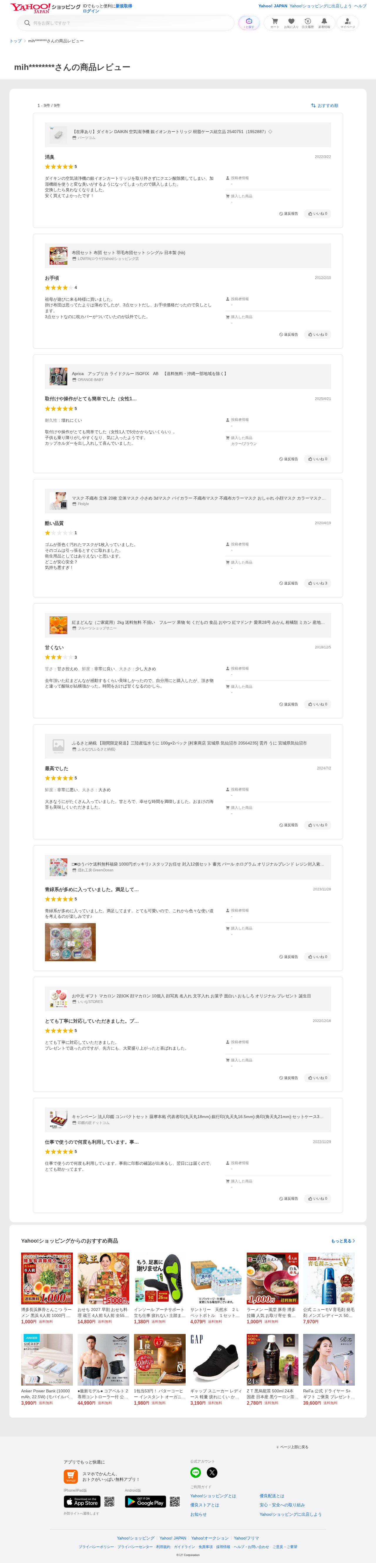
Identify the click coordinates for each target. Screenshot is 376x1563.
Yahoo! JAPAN (272, 6)
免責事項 (206, 1547)
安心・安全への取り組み (282, 1505)
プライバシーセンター (135, 1547)
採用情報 (223, 1547)
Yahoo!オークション (210, 1538)
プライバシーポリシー (96, 1547)
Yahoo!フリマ (246, 1538)
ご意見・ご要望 (285, 1547)
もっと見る (341, 1240)
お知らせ (198, 1514)
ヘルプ (360, 6)
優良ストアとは (204, 1505)
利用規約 (163, 1547)
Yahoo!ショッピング (136, 1538)
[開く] (70, 942)
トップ (15, 40)
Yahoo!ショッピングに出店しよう (321, 6)
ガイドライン (184, 1547)
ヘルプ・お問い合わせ (251, 1547)
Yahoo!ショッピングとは (213, 1495)
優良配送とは (272, 1495)
